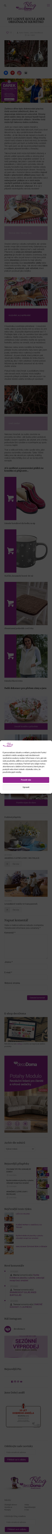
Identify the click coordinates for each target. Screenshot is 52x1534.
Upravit (26, 787)
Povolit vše (26, 780)
